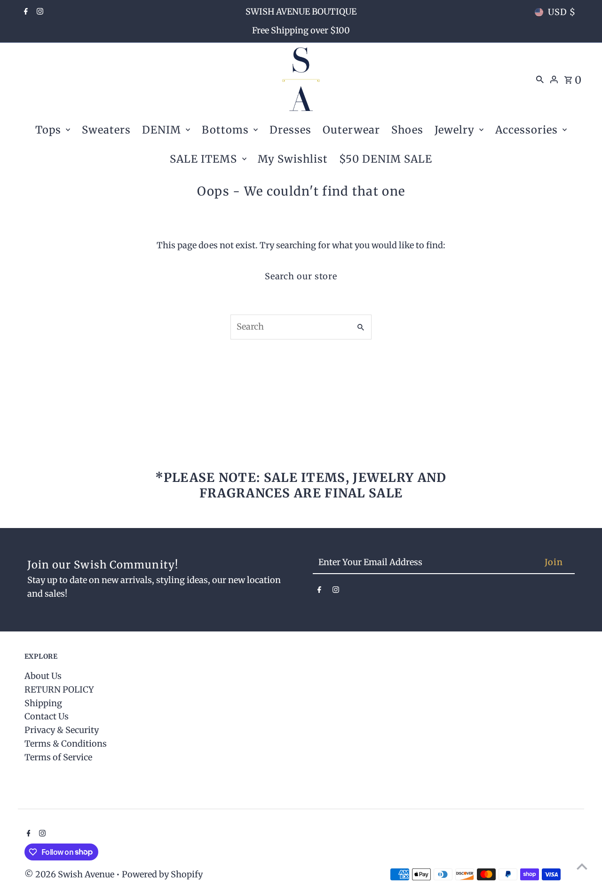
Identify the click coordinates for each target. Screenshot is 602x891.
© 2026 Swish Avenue (70, 874)
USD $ (562, 12)
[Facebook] (25, 12)
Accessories (526, 129)
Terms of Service (58, 757)
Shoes (407, 129)
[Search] (540, 79)
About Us (43, 675)
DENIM (161, 129)
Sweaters (106, 129)
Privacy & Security (61, 730)
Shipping (43, 703)
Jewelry (455, 129)
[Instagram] (38, 12)
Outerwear (351, 129)
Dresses (290, 129)
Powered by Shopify (162, 874)
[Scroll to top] (582, 866)
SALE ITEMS (203, 159)
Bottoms (225, 129)
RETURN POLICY (59, 689)
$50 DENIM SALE (385, 159)
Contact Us (46, 716)
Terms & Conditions (65, 743)
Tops (48, 129)
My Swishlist (293, 159)
